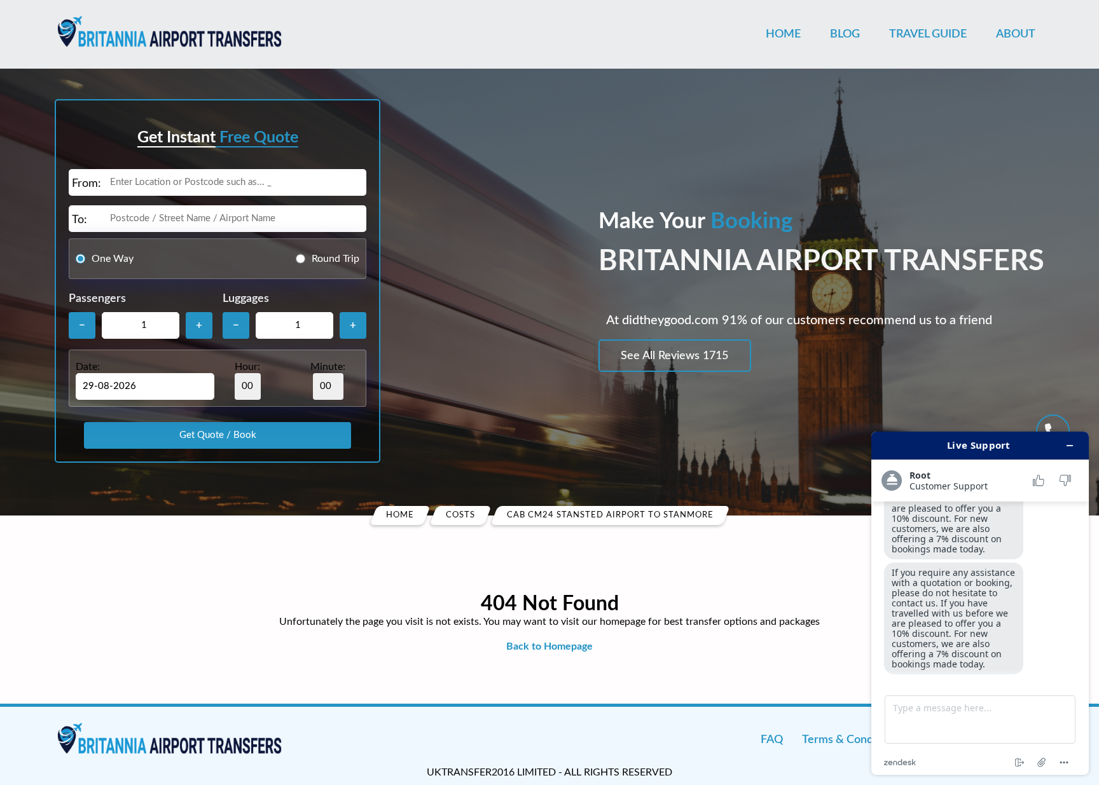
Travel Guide (928, 34)
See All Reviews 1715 (674, 356)
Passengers (97, 298)
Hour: (247, 367)
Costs (460, 515)
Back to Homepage (549, 646)
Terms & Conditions (851, 740)
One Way (113, 259)
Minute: (327, 367)
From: (86, 183)
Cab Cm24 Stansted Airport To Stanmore (610, 515)
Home (783, 34)
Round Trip (335, 259)
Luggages (246, 298)
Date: (88, 367)
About (1015, 34)
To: (79, 220)
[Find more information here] (980, 603)
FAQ (772, 740)
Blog (845, 34)
